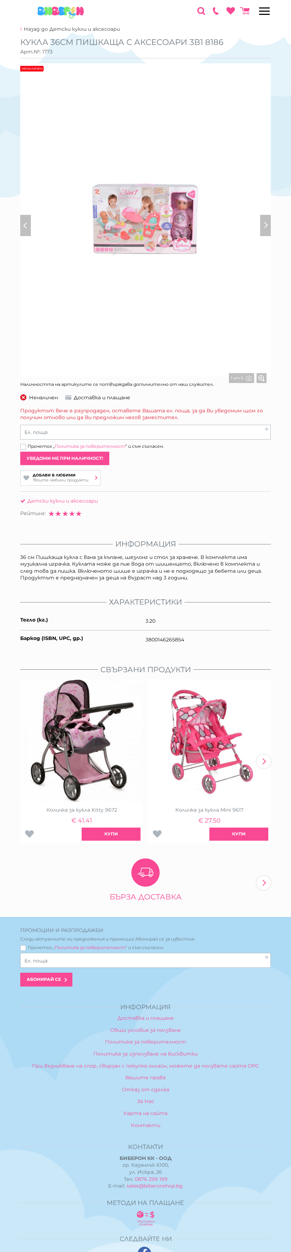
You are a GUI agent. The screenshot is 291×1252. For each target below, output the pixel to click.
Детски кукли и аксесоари (62, 501)
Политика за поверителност (90, 446)
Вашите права (145, 1077)
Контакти (145, 1125)
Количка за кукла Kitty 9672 (81, 810)
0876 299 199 (151, 1179)
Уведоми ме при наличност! (65, 458)
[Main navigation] (264, 11)
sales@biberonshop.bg (155, 1186)
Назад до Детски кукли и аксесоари (72, 29)
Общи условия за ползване (145, 1030)
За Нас (145, 1101)
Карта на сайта (145, 1113)
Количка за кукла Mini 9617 (209, 810)
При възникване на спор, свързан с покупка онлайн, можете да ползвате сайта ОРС (145, 1066)
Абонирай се (44, 979)
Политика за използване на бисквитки (145, 1054)
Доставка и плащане (145, 1018)
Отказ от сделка (145, 1089)
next (264, 761)
